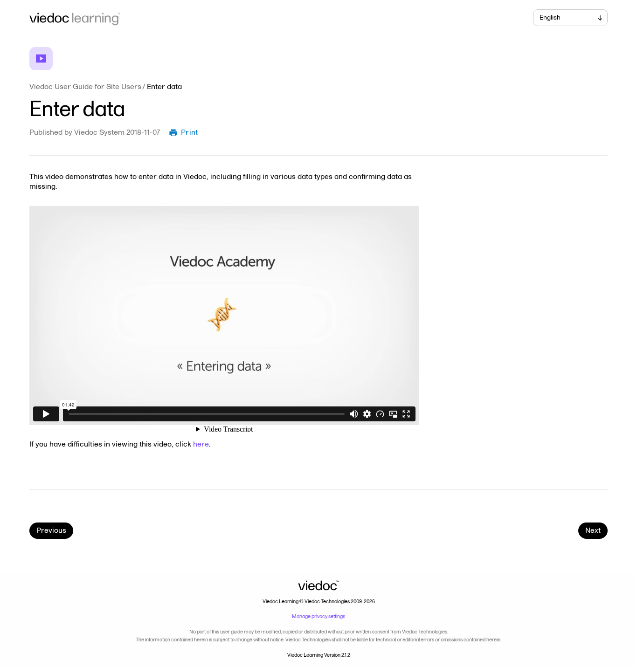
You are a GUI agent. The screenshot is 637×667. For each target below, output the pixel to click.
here (201, 444)
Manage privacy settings (318, 616)
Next (593, 530)
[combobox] (570, 17)
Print (189, 132)
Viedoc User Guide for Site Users (85, 86)
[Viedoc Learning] (169, 17)
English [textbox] (550, 17)
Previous (51, 530)
